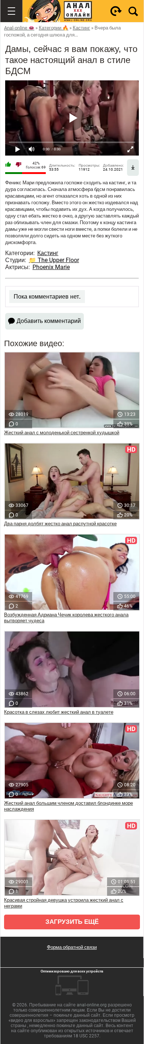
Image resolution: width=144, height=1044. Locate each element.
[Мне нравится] (8, 165)
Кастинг (47, 253)
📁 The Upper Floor (54, 260)
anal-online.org (92, 1005)
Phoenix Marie (51, 267)
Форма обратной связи (72, 947)
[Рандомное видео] (115, 11)
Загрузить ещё (72, 921)
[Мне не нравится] (18, 165)
